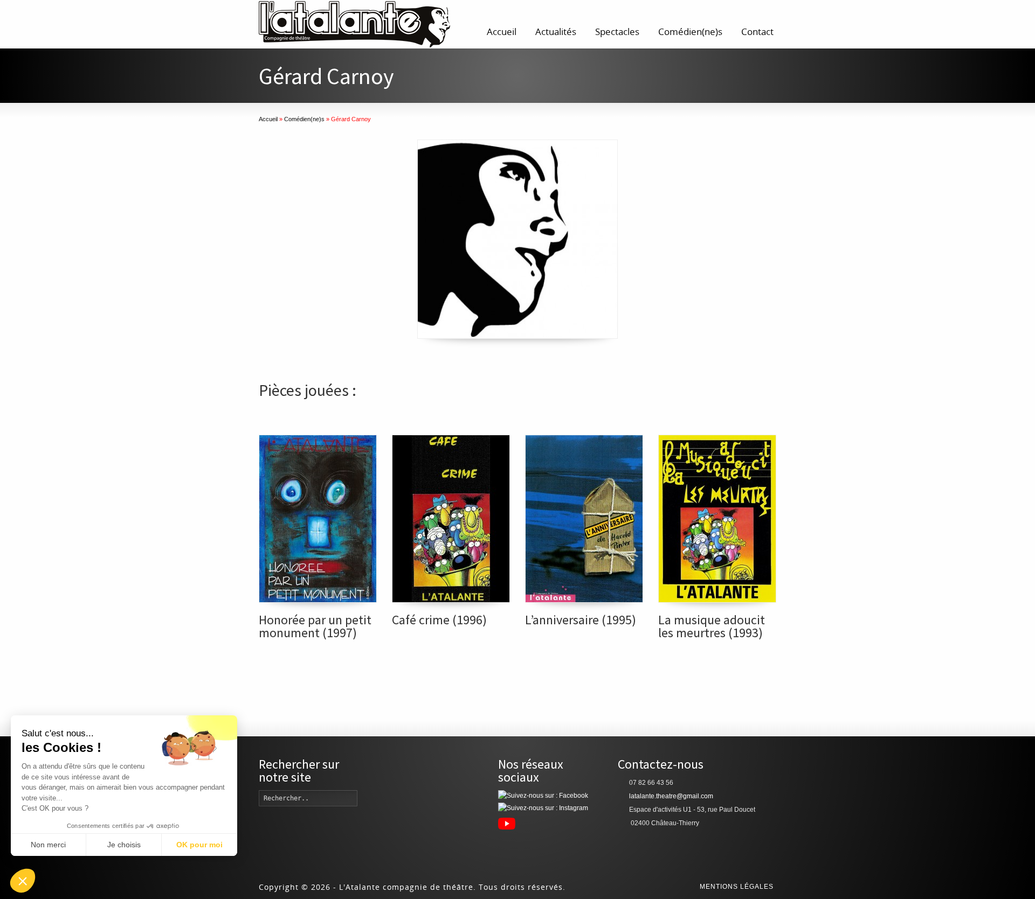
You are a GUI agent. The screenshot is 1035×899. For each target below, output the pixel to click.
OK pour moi (199, 844)
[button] (23, 881)
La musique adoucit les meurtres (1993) (711, 626)
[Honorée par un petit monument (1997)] (318, 519)
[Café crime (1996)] (451, 519)
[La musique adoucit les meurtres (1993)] (717, 519)
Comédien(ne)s (690, 31)
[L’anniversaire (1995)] (584, 519)
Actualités (555, 31)
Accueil (501, 31)
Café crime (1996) (439, 619)
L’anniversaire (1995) (580, 619)
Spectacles (617, 31)
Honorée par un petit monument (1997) (315, 626)
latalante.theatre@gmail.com (671, 796)
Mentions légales (737, 886)
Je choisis (124, 844)
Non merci (48, 844)
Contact (757, 31)
